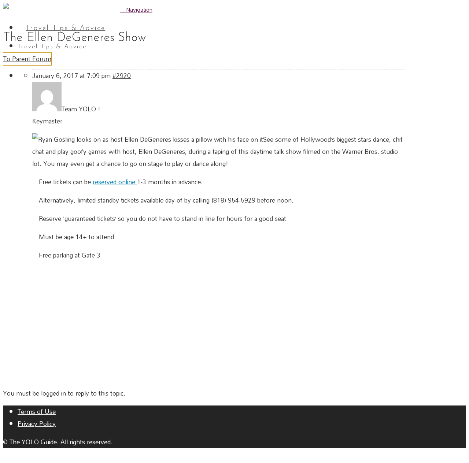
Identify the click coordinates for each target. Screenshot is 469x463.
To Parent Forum (27, 59)
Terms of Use (37, 411)
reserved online (115, 182)
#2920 (121, 76)
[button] (136, 9)
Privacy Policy (37, 424)
